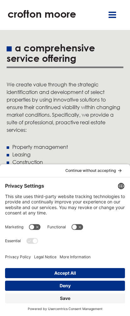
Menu (112, 15)
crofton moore (42, 14)
